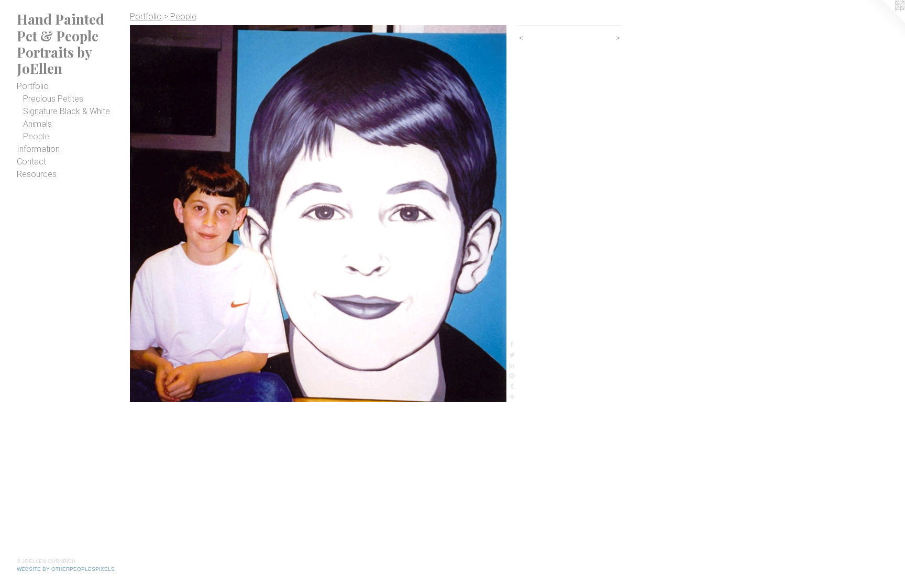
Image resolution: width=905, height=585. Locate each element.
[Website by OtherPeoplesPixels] (884, 21)
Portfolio (33, 86)
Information (38, 149)
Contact (31, 162)
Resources (37, 174)
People (36, 136)
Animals (37, 124)
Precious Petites (53, 99)
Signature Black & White (66, 111)
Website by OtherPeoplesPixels (66, 569)
